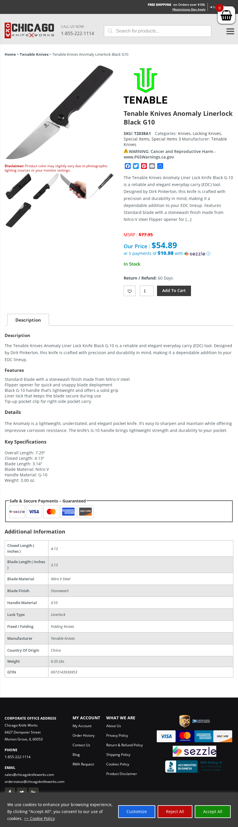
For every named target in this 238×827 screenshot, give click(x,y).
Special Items (136, 139)
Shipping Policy (118, 754)
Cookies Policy (117, 764)
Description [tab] (28, 320)
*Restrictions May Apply (188, 9)
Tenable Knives (34, 54)
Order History (84, 735)
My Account (82, 725)
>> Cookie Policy (39, 818)
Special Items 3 (166, 139)
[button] (178, 253)
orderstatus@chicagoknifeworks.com (34, 781)
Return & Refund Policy (124, 745)
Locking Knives (207, 133)
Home (10, 54)
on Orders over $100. (176, 4)
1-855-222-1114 (77, 33)
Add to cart (174, 290)
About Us (113, 725)
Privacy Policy (117, 735)
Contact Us (81, 745)
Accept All (212, 811)
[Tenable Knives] (145, 106)
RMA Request (83, 764)
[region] (119, 809)
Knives (184, 133)
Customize (137, 811)
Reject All (175, 811)
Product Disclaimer (121, 773)
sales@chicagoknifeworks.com (29, 774)
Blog (76, 754)
